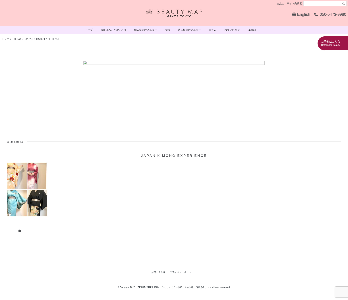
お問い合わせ (232, 29)
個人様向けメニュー (145, 29)
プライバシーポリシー (181, 272)
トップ (89, 29)
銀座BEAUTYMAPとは (113, 29)
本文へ (280, 3)
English (303, 14)
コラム (212, 29)
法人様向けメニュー (189, 29)
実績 (167, 29)
